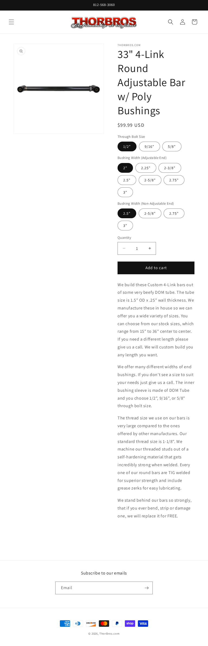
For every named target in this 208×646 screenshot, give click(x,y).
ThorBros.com (109, 633)
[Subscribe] (146, 588)
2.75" (174, 180)
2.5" (127, 180)
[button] (11, 22)
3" (125, 192)
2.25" (146, 167)
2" (125, 167)
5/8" (172, 146)
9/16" (149, 146)
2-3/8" (170, 167)
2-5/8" (150, 180)
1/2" (127, 146)
